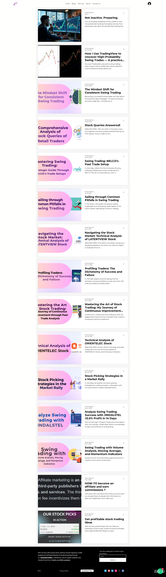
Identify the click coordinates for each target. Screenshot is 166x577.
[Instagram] (116, 571)
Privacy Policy (64, 571)
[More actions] (124, 13)
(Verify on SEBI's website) (61, 560)
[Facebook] (123, 571)
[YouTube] (109, 571)
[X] (119, 571)
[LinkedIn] (112, 571)
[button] (81, 4)
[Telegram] (105, 571)
